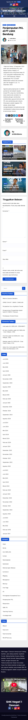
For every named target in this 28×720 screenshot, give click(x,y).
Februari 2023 (7, 490)
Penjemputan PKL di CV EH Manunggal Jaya (19, 121)
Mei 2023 (5, 478)
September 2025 (7, 383)
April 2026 (6, 371)
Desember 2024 (7, 406)
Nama (5, 241)
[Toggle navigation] (14, 16)
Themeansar (14, 717)
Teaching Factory (8, 611)
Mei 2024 (5, 430)
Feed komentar (7, 634)
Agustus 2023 (7, 466)
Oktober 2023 (7, 458)
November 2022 (7, 502)
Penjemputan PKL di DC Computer (9, 120)
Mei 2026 (5, 367)
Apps (4, 544)
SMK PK (5, 607)
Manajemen (6, 580)
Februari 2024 (7, 442)
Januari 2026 (6, 375)
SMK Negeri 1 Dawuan (14, 10)
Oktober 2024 (7, 410)
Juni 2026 (6, 363)
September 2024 (7, 414)
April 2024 (6, 434)
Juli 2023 (5, 470)
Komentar (6, 211)
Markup (5, 583)
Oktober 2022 (7, 506)
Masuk (5, 626)
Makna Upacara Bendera (10, 154)
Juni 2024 (6, 426)
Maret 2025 (6, 395)
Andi (4, 326)
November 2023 (7, 454)
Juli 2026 (5, 359)
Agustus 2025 (7, 387)
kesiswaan (6, 564)
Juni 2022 (5, 522)
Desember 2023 (7, 450)
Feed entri (5, 630)
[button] (25, 16)
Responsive (6, 603)
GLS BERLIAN (7, 552)
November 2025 (7, 379)
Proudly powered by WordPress (9, 715)
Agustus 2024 (7, 418)
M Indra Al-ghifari (8, 330)
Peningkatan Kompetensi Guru (11, 595)
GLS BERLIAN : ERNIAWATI (17, 326)
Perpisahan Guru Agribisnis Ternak (11, 187)
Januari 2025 (6, 403)
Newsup (23, 715)
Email (5, 250)
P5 (3, 591)
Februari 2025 (7, 399)
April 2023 (6, 482)
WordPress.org (7, 638)
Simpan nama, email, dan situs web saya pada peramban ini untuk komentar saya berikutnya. (13, 273)
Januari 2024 (6, 446)
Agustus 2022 (7, 514)
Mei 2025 (5, 391)
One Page (5, 587)
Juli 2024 (5, 422)
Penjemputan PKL (8, 599)
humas (5, 556)
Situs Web (5, 259)
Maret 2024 (6, 438)
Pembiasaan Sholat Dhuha (10, 316)
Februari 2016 (7, 529)
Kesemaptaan (6, 560)
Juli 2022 (5, 518)
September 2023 (7, 462)
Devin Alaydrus (18, 157)
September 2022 (7, 510)
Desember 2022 (7, 498)
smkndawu (13, 38)
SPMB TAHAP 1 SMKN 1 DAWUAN (13, 170)
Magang (5, 576)
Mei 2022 (5, 525)
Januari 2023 (6, 494)
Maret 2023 (6, 486)
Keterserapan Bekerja (9, 568)
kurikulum (6, 572)
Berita (5, 150)
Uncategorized (7, 615)
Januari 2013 (6, 533)
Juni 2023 (5, 474)
